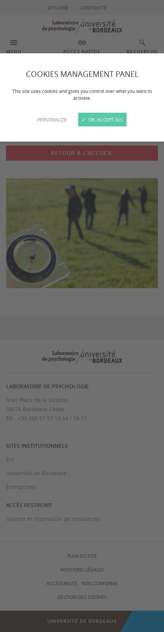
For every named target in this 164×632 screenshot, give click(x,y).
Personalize (52, 120)
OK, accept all (105, 120)
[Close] (82, 316)
